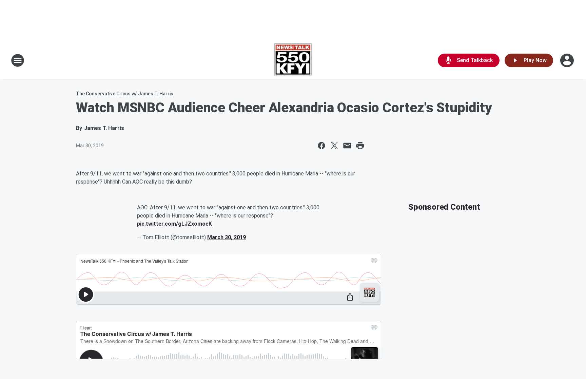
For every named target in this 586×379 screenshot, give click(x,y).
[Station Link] (293, 60)
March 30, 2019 (226, 237)
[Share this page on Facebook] (321, 145)
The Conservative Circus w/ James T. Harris (124, 93)
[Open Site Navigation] (17, 60)
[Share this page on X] (334, 145)
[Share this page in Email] (347, 145)
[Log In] (567, 60)
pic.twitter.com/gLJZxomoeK (174, 224)
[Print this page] (360, 145)
